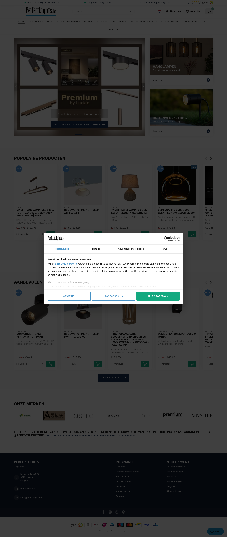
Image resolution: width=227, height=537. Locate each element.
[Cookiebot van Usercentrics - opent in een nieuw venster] (166, 238)
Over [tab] (165, 248)
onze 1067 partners (66, 263)
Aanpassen (112, 296)
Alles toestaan (157, 296)
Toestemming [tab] (61, 248)
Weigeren (69, 296)
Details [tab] (96, 248)
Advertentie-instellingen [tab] (131, 248)
